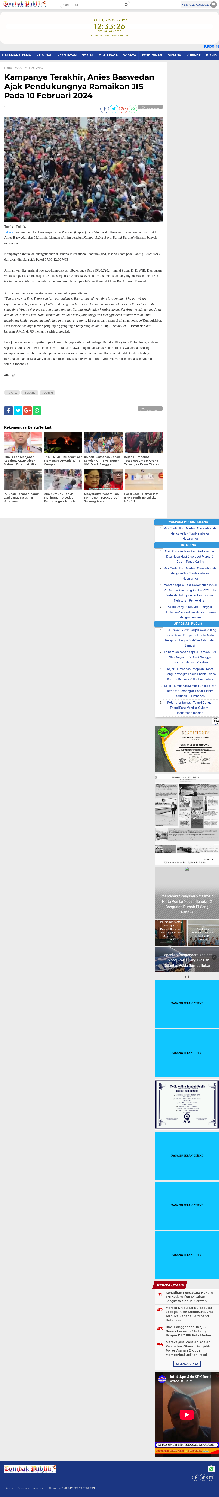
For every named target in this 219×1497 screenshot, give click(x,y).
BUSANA (174, 55)
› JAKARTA (20, 67)
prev (185, 977)
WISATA (129, 55)
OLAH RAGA (108, 55)
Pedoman (23, 1488)
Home (8, 67)
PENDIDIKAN (152, 55)
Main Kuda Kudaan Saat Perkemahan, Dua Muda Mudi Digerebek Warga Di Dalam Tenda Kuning (190, 557)
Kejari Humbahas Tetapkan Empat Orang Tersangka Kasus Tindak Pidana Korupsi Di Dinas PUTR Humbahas (190, 674)
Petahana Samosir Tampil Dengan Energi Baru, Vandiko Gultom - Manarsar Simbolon (190, 708)
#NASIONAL (30, 392)
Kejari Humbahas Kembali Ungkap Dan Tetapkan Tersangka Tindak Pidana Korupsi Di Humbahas (190, 691)
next (188, 977)
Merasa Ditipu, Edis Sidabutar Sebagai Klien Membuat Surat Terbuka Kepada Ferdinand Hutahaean (189, 1314)
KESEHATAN (67, 55)
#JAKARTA (12, 392)
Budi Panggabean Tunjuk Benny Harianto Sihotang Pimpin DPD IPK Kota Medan (188, 1331)
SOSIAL (87, 55)
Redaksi (10, 1488)
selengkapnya (187, 1363)
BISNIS (211, 55)
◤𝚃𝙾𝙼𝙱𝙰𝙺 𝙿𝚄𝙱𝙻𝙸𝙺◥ (82, 1488)
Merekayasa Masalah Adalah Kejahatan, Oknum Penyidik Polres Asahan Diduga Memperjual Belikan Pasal (188, 1348)
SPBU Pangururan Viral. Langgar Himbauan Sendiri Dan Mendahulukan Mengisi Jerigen (190, 612)
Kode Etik (37, 1488)
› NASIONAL (35, 67)
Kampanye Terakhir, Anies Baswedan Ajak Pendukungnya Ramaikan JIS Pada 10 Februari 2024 (79, 86)
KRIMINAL (44, 55)
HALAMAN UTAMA (16, 55)
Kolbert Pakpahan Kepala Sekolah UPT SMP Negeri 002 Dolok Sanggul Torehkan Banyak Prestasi (190, 657)
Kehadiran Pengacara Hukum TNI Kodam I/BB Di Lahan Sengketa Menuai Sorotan (189, 1297)
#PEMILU (47, 392)
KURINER (193, 55)
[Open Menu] (213, 4)
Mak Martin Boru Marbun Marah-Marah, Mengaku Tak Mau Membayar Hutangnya (190, 534)
